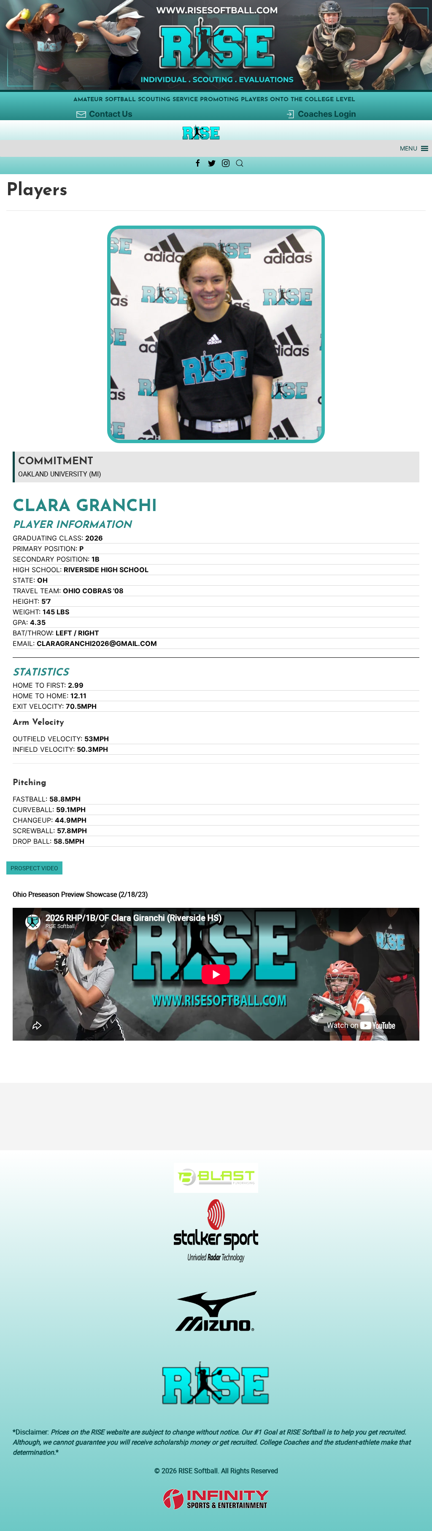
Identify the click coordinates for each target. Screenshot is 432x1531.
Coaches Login (327, 114)
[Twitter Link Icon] (212, 163)
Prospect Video (34, 868)
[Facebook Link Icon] (198, 163)
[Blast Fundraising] (212, 1182)
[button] (408, 148)
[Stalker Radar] (212, 1235)
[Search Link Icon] (239, 163)
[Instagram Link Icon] (225, 163)
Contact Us (110, 114)
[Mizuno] (212, 1315)
